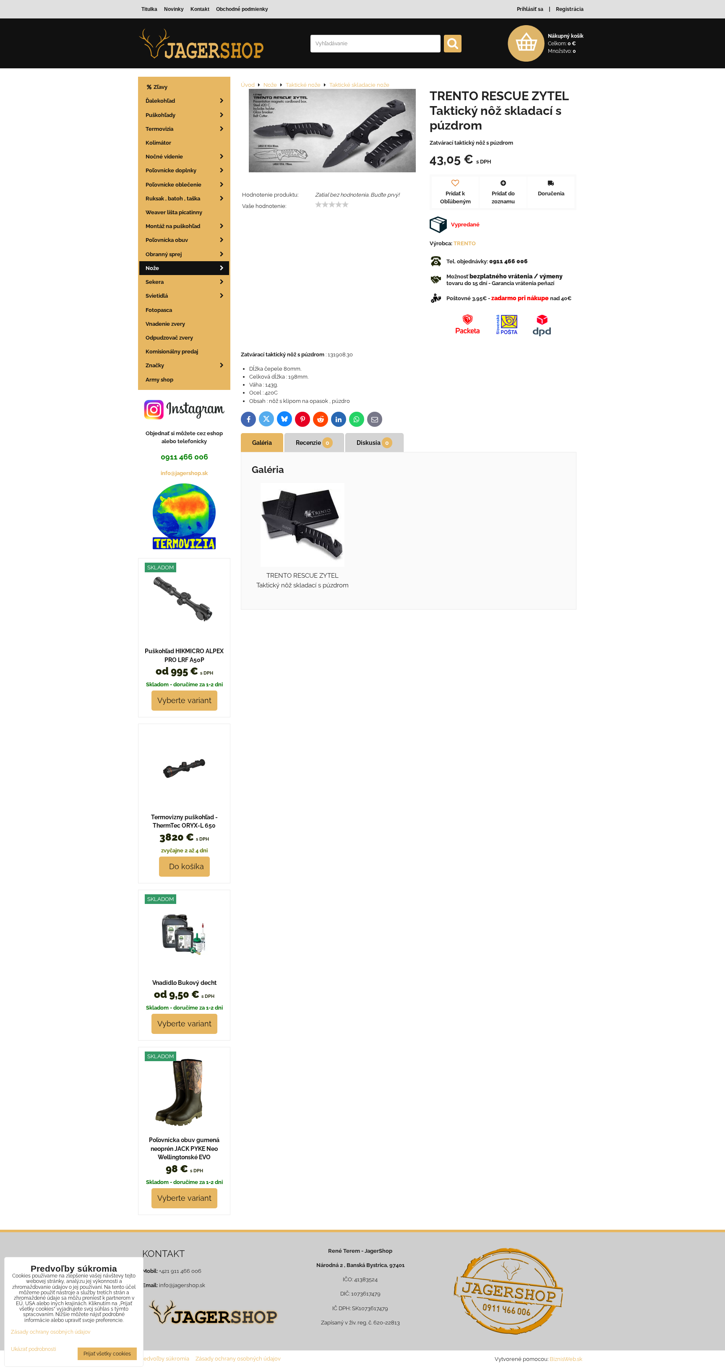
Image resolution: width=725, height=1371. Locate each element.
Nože (152, 268)
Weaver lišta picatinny (174, 212)
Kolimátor (158, 143)
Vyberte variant (184, 700)
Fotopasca (159, 310)
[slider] (332, 204)
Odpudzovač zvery (169, 338)
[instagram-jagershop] (184, 419)
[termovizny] (184, 547)
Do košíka (184, 866)
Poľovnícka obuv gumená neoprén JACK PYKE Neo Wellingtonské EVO (184, 1149)
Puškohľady (160, 115)
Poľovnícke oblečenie (173, 185)
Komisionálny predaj (172, 351)
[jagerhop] (212, 1329)
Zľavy (159, 87)
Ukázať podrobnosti (33, 1349)
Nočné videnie (164, 156)
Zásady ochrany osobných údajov (238, 1358)
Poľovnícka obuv (167, 240)
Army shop (159, 380)
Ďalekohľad (160, 101)
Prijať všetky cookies (107, 1354)
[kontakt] (508, 1291)
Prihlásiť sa (530, 9)
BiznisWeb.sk (566, 1359)
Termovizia (159, 129)
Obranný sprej (164, 254)
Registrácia (570, 9)
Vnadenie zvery (165, 324)
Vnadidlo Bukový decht (184, 982)
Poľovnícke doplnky (171, 170)
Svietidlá (157, 296)
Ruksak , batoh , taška (173, 198)
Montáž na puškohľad (173, 226)
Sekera (155, 282)
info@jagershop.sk (184, 473)
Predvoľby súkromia (163, 1358)
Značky (155, 365)
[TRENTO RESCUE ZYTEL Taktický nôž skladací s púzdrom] (332, 131)
